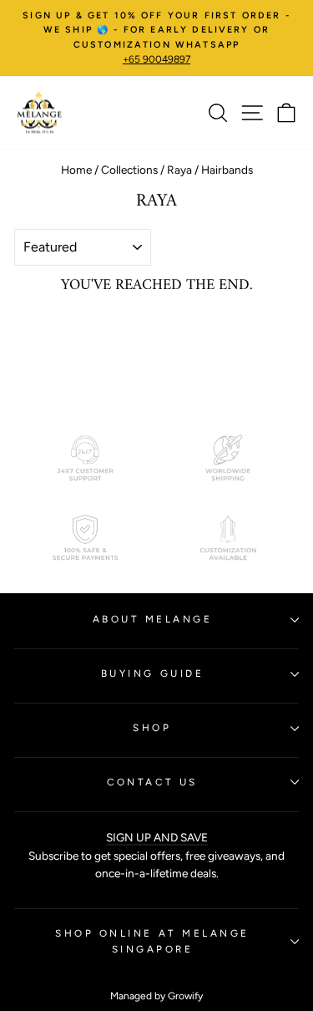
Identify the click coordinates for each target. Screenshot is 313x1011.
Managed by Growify (156, 996)
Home (76, 169)
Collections (129, 169)
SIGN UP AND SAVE (157, 837)
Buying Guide (152, 673)
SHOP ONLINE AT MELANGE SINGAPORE (152, 941)
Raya (179, 169)
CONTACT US (152, 782)
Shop (152, 728)
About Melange (153, 619)
